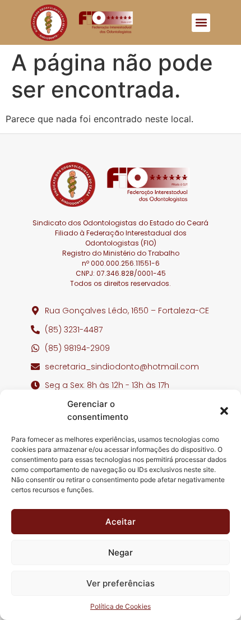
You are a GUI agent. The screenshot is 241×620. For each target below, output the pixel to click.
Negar (120, 552)
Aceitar (120, 521)
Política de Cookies (120, 606)
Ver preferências (120, 583)
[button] (224, 411)
